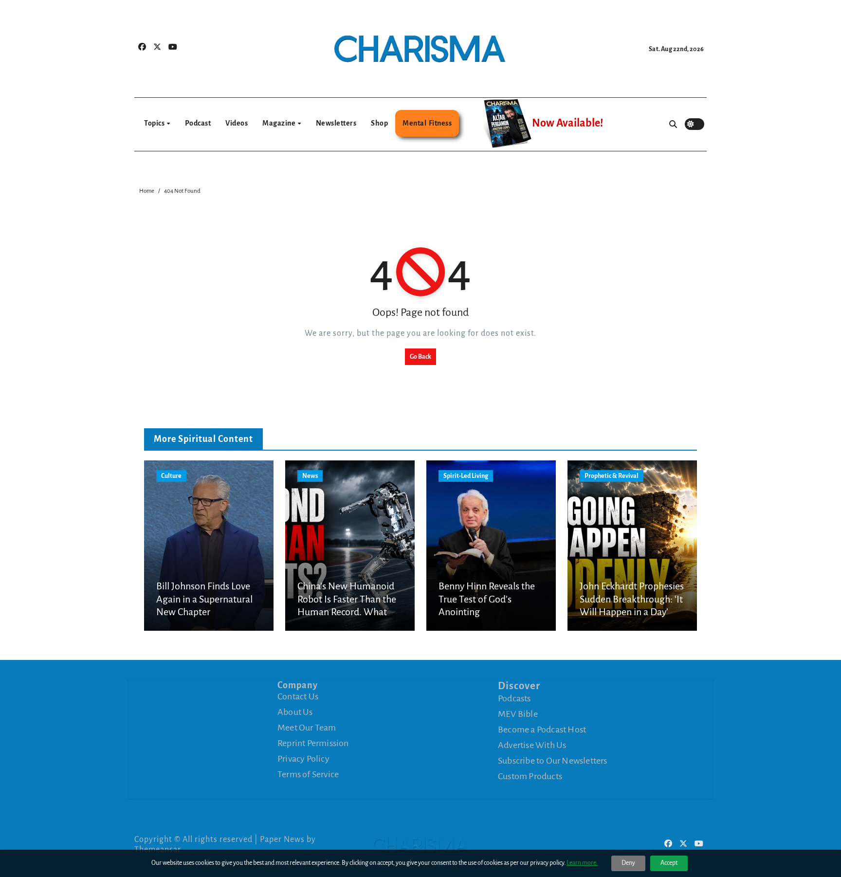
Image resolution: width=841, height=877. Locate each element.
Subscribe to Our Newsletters (552, 760)
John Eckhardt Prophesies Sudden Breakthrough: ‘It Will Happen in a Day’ (632, 599)
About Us (295, 712)
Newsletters (336, 123)
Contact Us (297, 696)
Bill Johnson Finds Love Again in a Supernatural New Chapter (204, 599)
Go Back (420, 356)
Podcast (198, 123)
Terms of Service (308, 774)
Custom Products (530, 776)
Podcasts (514, 698)
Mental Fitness (427, 123)
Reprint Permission (313, 743)
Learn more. (582, 862)
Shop (379, 123)
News (310, 476)
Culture (171, 476)
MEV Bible (518, 713)
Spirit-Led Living (465, 476)
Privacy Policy (303, 759)
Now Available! (567, 123)
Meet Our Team (306, 727)
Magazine (279, 123)
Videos (236, 123)
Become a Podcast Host (542, 729)
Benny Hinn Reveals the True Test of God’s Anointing (487, 599)
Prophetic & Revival (612, 476)
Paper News (282, 839)
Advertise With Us (532, 744)
